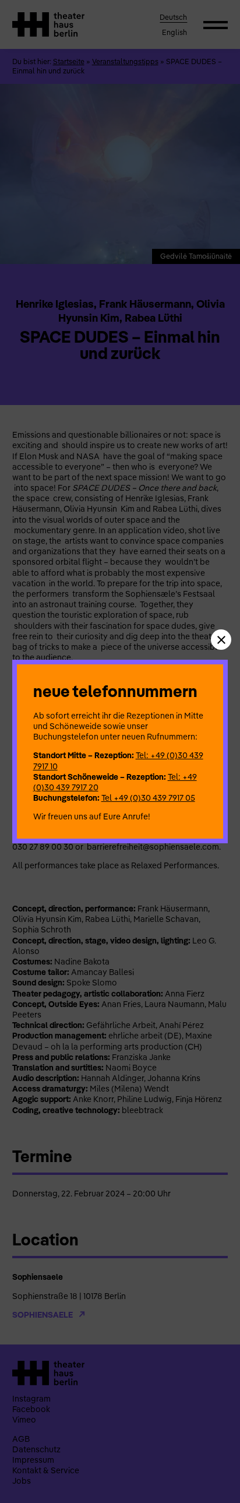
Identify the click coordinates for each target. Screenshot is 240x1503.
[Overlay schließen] (221, 639)
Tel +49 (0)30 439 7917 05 (148, 798)
